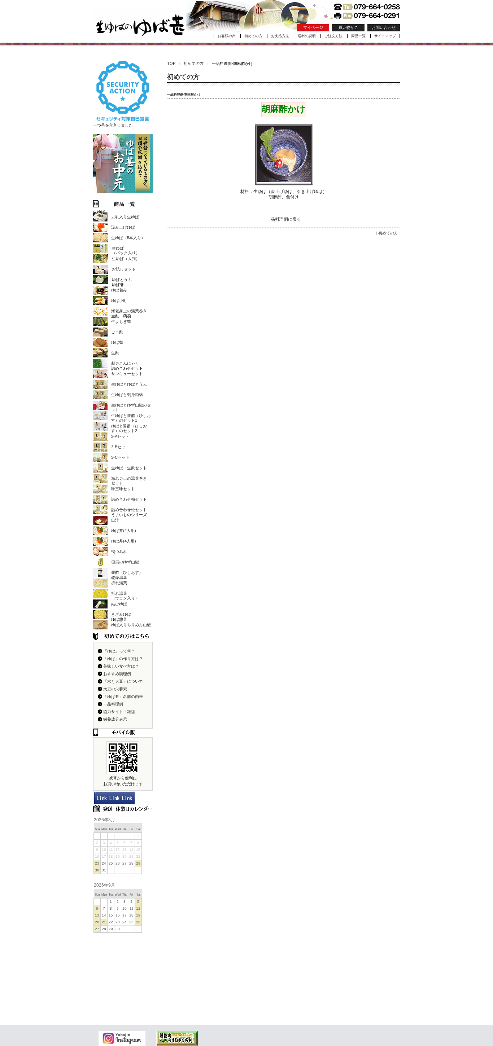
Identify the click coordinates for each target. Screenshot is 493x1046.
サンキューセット (127, 374)
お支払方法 (280, 36)
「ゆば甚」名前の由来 (123, 696)
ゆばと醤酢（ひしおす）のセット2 (129, 428)
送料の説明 (307, 36)
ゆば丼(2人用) (123, 530)
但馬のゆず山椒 (125, 562)
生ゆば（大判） (126, 258)
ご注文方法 (333, 36)
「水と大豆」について (123, 681)
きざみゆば (121, 614)
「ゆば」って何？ (119, 651)
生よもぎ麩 (121, 321)
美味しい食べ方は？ (121, 666)
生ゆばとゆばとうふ (129, 384)
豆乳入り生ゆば (125, 217)
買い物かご (348, 27)
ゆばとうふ (122, 279)
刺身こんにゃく (125, 363)
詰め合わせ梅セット (129, 499)
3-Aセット (120, 436)
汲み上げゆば (123, 227)
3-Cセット (120, 457)
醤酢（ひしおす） (127, 572)
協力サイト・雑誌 (119, 711)
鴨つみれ (119, 551)
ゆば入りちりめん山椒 (131, 625)
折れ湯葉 (119, 583)
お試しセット (124, 269)
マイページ (313, 27)
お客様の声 (227, 36)
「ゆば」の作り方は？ (123, 658)
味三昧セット (123, 489)
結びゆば (119, 604)
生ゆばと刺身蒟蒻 (127, 394)
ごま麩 (117, 332)
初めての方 (253, 36)
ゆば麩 (117, 342)
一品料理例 (113, 704)
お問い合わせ (384, 27)
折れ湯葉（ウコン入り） (125, 595)
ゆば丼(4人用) (123, 541)
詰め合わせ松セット (129, 509)
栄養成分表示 (115, 719)
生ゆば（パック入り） (126, 250)
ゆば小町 (119, 300)
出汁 (115, 520)
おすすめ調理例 (117, 674)
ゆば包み (119, 290)
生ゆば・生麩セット (129, 468)
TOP (171, 63)
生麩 (115, 353)
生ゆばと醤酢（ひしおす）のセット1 (131, 417)
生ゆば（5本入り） (128, 238)
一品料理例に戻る (283, 219)
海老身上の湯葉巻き (129, 311)
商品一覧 (358, 36)
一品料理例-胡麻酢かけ (184, 94)
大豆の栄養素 (115, 689)
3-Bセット (120, 447)
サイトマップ (385, 36)
